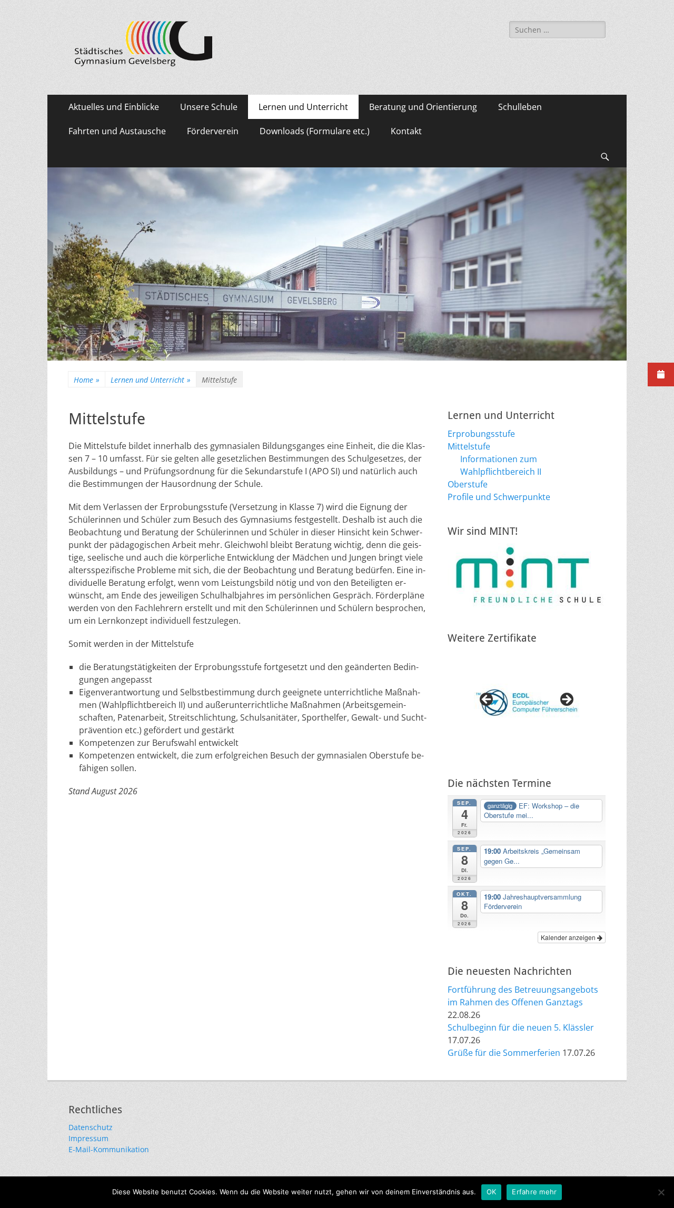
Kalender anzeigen (569, 937)
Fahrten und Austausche (117, 131)
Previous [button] (487, 700)
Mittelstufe (469, 446)
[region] (526, 702)
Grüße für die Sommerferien (504, 1053)
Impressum (88, 1138)
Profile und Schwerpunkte (499, 497)
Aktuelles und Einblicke (113, 107)
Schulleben (520, 107)
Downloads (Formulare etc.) (315, 131)
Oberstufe (468, 484)
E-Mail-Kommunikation (108, 1149)
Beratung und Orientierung (423, 107)
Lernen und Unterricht (303, 107)
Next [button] (566, 700)
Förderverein (213, 131)
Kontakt (406, 131)
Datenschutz (90, 1127)
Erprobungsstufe (481, 434)
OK (492, 1191)
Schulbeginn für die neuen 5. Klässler (521, 1027)
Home (87, 380)
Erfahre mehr (534, 1191)
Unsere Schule (208, 107)
